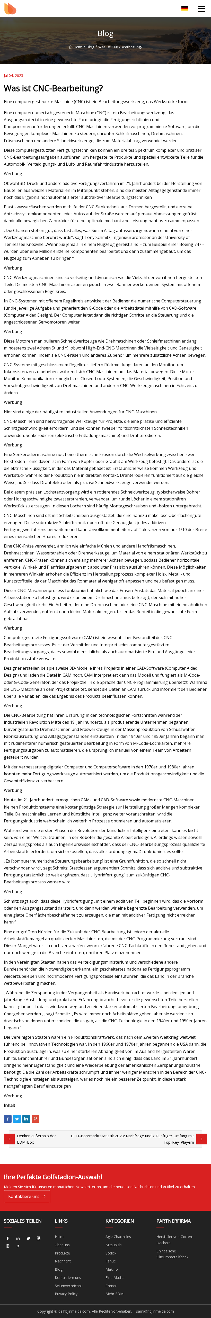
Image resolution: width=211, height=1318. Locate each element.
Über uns (62, 1244)
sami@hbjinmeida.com (155, 1311)
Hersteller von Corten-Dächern (174, 1239)
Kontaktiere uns (23, 1196)
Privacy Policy (66, 1293)
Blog (90, 46)
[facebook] (8, 1238)
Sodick (111, 1253)
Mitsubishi (114, 1244)
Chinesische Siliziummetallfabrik (172, 1254)
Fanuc (111, 1261)
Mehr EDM (115, 1293)
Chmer (111, 1285)
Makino (112, 1269)
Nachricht (63, 1261)
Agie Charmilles (118, 1236)
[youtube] (38, 1238)
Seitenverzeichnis (69, 1285)
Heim (78, 46)
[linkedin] (18, 1238)
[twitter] (28, 1238)
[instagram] (8, 1246)
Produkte (62, 1253)
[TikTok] (18, 1246)
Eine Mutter (115, 1277)
